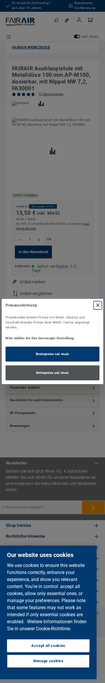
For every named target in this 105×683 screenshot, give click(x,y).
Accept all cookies (48, 645)
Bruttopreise (52, 354)
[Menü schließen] (97, 305)
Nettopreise (52, 373)
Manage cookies (48, 661)
